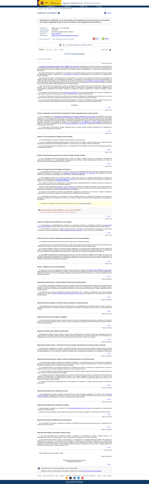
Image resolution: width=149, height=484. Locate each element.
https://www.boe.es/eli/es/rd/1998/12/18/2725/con (65, 35)
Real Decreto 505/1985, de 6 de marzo (79, 408)
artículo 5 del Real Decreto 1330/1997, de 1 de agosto (79, 173)
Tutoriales (99, 475)
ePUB (106, 38)
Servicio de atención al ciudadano (92, 471)
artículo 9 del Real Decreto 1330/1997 (71, 230)
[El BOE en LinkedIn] (78, 478)
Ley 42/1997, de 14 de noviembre (95, 80)
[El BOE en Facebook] (74, 478)
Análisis (62, 49)
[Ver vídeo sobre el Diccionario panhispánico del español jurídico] (60, 45)
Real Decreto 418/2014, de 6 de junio (66, 188)
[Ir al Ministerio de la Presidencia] (49, 3)
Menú (98, 6)
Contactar (39, 475)
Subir (109, 107)
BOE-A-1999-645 (56, 33)
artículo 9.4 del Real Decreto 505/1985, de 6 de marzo (67, 293)
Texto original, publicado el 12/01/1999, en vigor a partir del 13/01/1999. (57, 212)
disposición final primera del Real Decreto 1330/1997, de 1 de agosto (60, 66)
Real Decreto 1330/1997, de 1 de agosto (100, 270)
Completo (41, 49)
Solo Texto (49, 49)
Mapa (56, 475)
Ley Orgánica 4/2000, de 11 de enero (65, 179)
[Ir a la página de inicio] (81, 3)
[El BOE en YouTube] (82, 478)
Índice (55, 49)
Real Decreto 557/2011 (63, 180)
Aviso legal (61, 475)
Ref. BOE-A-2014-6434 (85, 203)
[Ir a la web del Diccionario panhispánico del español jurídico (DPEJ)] (64, 45)
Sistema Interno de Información (88, 475)
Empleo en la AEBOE (107, 475)
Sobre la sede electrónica (48, 475)
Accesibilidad (68, 475)
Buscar (50, 8)
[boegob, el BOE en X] (70, 478)
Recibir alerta (105, 49)
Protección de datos (76, 475)
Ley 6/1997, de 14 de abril (71, 74)
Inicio (46, 8)
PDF (97, 38)
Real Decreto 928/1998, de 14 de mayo (75, 123)
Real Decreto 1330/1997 (71, 92)
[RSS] (66, 478)
